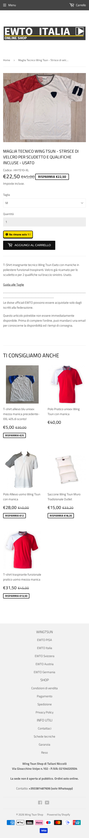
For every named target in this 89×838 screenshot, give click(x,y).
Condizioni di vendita (44, 688)
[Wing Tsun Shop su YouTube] (47, 803)
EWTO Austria (45, 664)
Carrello (80, 5)
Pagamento (44, 696)
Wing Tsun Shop (34, 814)
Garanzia (44, 744)
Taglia (6, 194)
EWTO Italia (44, 648)
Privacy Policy (44, 712)
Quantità (8, 214)
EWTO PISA (44, 639)
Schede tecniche (44, 736)
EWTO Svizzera (44, 656)
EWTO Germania (44, 672)
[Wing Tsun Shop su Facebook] (40, 803)
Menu (12, 5)
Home (6, 60)
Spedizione (44, 704)
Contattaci (44, 728)
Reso (44, 752)
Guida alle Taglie (13, 284)
